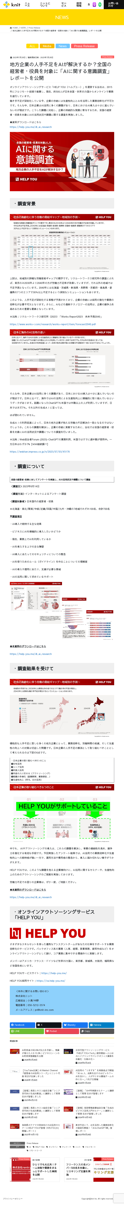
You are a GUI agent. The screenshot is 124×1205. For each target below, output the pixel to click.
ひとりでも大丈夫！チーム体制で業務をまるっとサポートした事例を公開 (45, 1169)
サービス (64, 4)
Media (47, 46)
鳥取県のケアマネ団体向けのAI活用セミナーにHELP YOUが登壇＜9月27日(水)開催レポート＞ (41, 1127)
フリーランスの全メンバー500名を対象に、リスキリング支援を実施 (78, 1169)
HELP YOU (39, 1147)
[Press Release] (20, 1168)
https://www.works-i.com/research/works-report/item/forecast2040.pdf (53, 324)
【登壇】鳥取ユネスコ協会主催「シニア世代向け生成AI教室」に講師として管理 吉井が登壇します (41, 1110)
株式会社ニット (11, 4)
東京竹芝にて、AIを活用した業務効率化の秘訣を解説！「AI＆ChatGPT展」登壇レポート (95, 1127)
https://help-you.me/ (54, 973)
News (63, 46)
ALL (32, 46)
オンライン (53, 1147)
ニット (78, 1147)
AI (30, 1147)
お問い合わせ (113, 4)
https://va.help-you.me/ (51, 980)
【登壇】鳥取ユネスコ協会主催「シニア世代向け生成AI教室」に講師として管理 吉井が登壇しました (41, 1093)
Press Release (107, 57)
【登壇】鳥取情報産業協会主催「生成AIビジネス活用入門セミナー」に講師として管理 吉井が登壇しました (95, 1110)
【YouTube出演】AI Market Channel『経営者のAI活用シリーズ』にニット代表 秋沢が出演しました (41, 1073)
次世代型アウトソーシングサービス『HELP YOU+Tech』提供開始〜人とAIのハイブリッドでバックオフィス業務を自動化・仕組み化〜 (95, 1055)
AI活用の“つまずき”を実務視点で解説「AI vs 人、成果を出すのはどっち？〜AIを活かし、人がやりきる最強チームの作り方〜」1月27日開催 (95, 1075)
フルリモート (90, 1147)
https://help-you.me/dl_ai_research (31, 126)
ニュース (27, 4)
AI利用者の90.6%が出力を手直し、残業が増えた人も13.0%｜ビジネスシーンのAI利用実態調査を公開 (40, 1053)
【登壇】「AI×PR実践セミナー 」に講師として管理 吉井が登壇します (95, 1092)
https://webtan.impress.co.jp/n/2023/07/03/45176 (40, 451)
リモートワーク (35, 1150)
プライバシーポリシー (13, 1199)
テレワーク (66, 1147)
